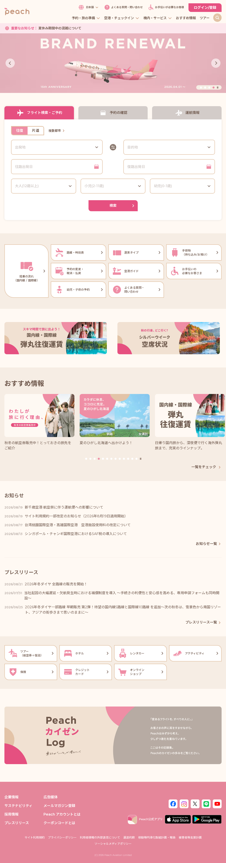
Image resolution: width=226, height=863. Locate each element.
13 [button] (136, 459)
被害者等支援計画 (190, 837)
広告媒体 (50, 797)
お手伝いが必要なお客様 (169, 7)
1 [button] (201, 88)
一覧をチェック (204, 467)
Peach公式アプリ (151, 819)
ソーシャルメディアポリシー (113, 843)
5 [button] (103, 459)
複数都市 (55, 131)
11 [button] (128, 459)
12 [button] (132, 459)
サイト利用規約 (34, 837)
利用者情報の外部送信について (100, 837)
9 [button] (120, 459)
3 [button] (209, 88)
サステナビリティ (18, 806)
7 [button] (111, 459)
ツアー (204, 18)
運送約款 (129, 837)
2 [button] (205, 88)
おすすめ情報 (186, 18)
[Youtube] (217, 803)
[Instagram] (184, 803)
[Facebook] (173, 803)
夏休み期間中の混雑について (46, 28)
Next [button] (215, 63)
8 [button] (116, 459)
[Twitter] (195, 803)
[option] (113, 63)
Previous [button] (10, 63)
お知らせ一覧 (206, 544)
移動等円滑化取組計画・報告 (156, 837)
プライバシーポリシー (62, 837)
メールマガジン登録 (59, 806)
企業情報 (11, 797)
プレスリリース (16, 823)
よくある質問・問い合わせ (127, 7)
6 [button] (107, 459)
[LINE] (206, 803)
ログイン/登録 (205, 8)
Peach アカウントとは (62, 814)
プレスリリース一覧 (201, 622)
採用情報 (11, 814)
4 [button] (214, 88)
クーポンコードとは (59, 823)
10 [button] (124, 459)
